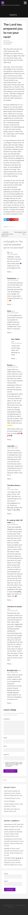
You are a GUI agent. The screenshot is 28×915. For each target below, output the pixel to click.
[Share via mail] (17, 219)
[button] (25, 3)
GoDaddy (17, 907)
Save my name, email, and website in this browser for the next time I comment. (13, 764)
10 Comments (7, 44)
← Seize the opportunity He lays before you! (7, 234)
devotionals (11, 226)
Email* (6, 881)
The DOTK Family (8, 42)
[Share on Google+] (11, 219)
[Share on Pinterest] (14, 219)
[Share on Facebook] (8, 219)
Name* (6, 874)
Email (5, 746)
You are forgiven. (9, 801)
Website (6, 754)
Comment (7, 719)
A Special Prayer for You (12, 798)
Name (5, 738)
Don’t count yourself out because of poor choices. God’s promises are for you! (13, 793)
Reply (9, 272)
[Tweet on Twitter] (5, 219)
